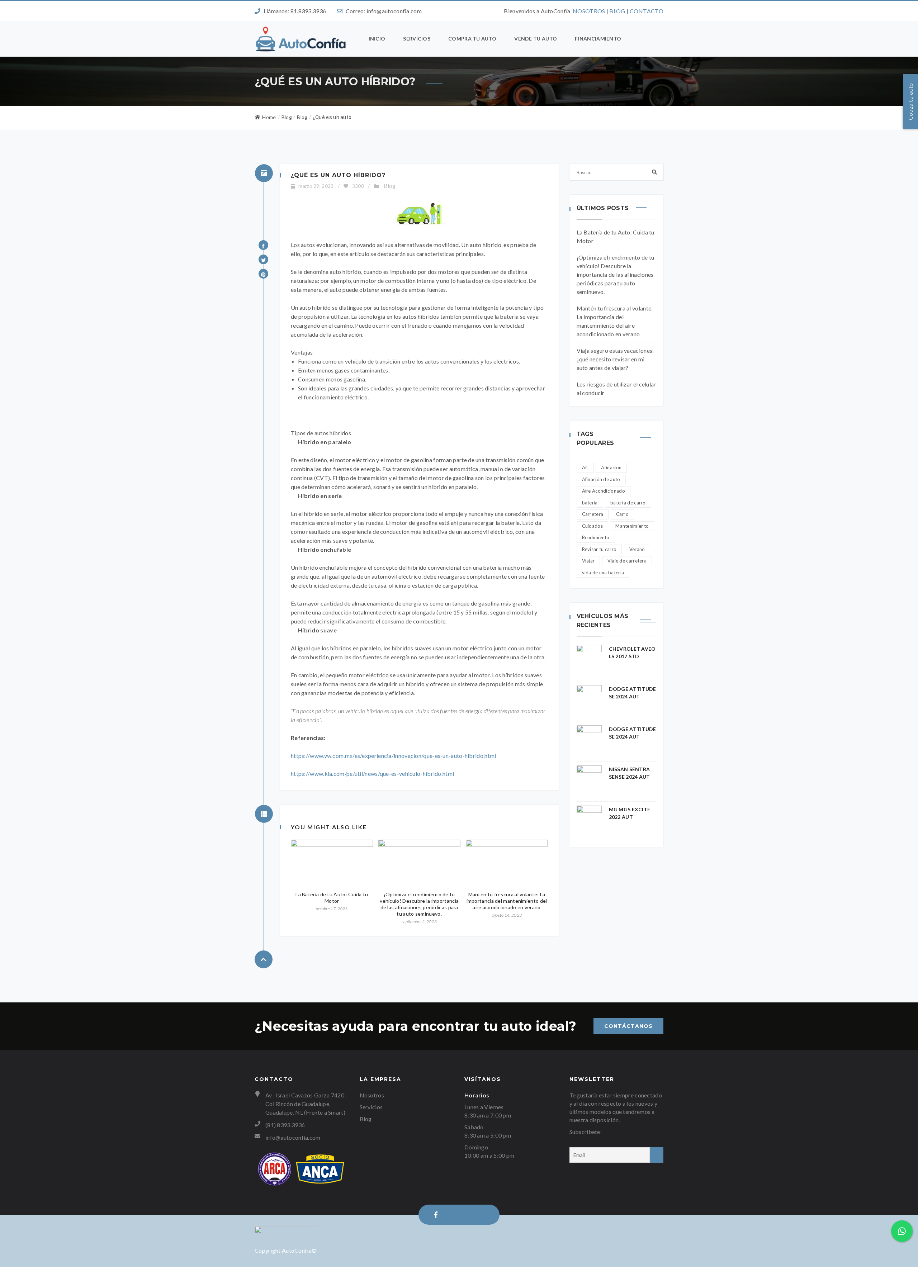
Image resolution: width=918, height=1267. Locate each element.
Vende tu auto (535, 38)
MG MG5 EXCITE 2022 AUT (629, 813)
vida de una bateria (603, 572)
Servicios (416, 38)
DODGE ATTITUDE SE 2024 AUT (632, 692)
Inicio (377, 38)
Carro (622, 514)
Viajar (588, 561)
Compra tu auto (472, 38)
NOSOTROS (589, 11)
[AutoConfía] (302, 38)
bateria (590, 503)
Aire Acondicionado (603, 491)
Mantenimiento (632, 526)
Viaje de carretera (627, 561)
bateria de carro (628, 503)
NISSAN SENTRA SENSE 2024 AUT (629, 773)
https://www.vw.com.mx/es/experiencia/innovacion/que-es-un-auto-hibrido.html (393, 755)
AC (585, 467)
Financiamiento (598, 38)
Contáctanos (628, 1026)
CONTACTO (646, 11)
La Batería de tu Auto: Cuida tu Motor (331, 897)
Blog (302, 117)
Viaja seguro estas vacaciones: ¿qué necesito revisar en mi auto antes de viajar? (615, 359)
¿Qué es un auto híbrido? (338, 175)
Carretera (593, 514)
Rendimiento (596, 537)
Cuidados (592, 526)
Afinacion (611, 467)
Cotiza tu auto (911, 101)
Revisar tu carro (599, 549)
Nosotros (372, 1095)
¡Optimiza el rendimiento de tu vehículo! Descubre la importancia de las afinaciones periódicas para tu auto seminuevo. (419, 904)
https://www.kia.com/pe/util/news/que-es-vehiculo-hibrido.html (372, 773)
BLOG (617, 11)
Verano (637, 549)
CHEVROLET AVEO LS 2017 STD (632, 652)
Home (269, 117)
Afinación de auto (601, 479)
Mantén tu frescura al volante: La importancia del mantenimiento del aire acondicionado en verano (507, 900)
